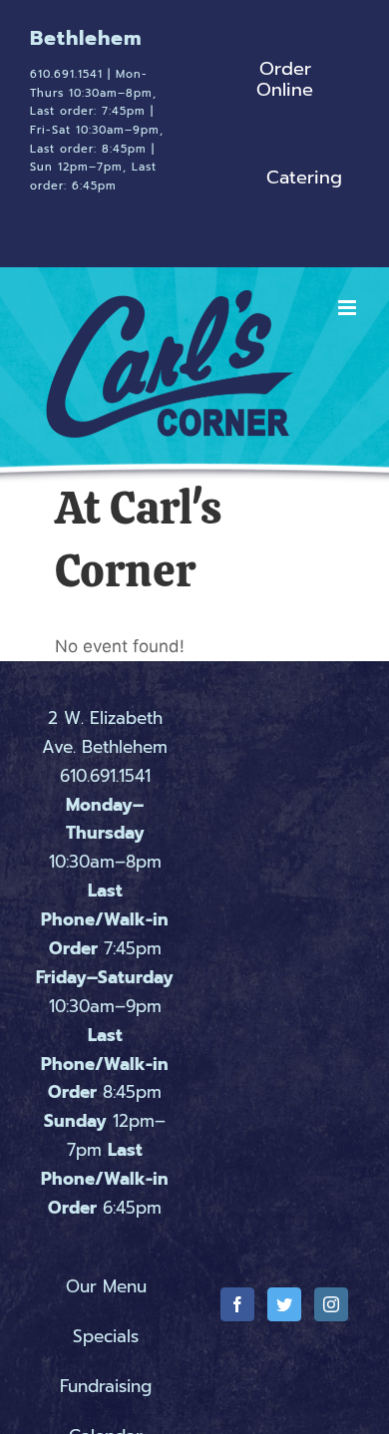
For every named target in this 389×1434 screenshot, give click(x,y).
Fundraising (106, 1401)
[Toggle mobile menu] (348, 451)
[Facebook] (237, 1319)
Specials (106, 1351)
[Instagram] (331, 1319)
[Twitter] (284, 1319)
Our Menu (106, 1301)
